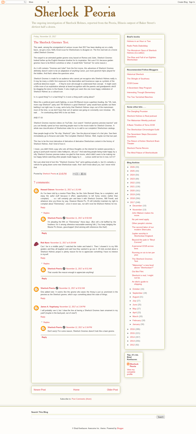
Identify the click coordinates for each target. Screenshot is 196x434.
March (136, 316)
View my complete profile (131, 371)
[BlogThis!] (76, 173)
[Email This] (74, 173)
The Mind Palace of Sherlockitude (142, 153)
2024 (132, 175)
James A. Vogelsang (50, 307)
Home (76, 390)
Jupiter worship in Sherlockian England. (142, 234)
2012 (132, 345)
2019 (132, 194)
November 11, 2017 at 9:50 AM (79, 218)
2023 (132, 179)
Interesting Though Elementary (141, 92)
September (138, 293)
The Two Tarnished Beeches (140, 97)
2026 (132, 167)
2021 (132, 186)
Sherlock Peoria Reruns (138, 148)
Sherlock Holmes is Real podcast (142, 116)
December (138, 205)
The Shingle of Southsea (138, 78)
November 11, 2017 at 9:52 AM (72, 288)
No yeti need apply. (140, 219)
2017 (132, 202)
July (135, 301)
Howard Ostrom (48, 190)
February (137, 320)
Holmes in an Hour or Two (139, 41)
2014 (132, 337)
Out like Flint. (138, 271)
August (136, 297)
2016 (132, 329)
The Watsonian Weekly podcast (141, 120)
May (135, 308)
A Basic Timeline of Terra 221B (141, 125)
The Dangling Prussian (137, 111)
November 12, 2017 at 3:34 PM (79, 327)
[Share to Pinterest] (85, 173)
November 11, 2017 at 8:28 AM (63, 243)
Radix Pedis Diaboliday (137, 46)
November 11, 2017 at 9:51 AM (79, 269)
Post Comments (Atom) (81, 399)
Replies (46, 213)
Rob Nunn (45, 243)
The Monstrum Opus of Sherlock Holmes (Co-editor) (142, 51)
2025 (132, 171)
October (136, 289)
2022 (132, 182)
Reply (43, 207)
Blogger (120, 428)
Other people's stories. (142, 223)
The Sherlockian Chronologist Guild (143, 129)
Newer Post (40, 390)
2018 (132, 198)
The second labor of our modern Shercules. (143, 228)
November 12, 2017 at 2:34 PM (72, 307)
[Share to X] (79, 173)
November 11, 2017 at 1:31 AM (68, 190)
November (138, 209)
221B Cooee (132, 83)
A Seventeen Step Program (139, 88)
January (136, 324)
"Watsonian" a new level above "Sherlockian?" (143, 266)
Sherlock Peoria (55, 218)
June (135, 304)
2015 (132, 333)
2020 (132, 190)
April (135, 312)
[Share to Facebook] (82, 173)
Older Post (112, 390)
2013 (132, 341)
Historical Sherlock (135, 74)
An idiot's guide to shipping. (140, 282)
